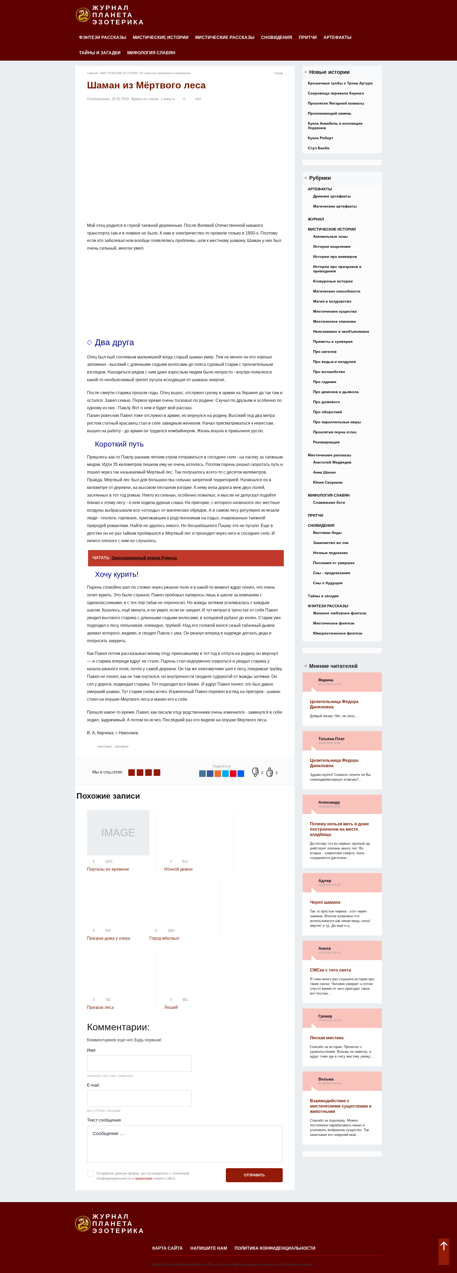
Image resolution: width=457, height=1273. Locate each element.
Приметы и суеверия (333, 341)
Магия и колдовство (332, 301)
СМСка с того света (330, 970)
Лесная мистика (327, 1038)
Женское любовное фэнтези (339, 613)
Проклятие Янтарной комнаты (336, 103)
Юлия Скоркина (327, 482)
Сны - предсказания (331, 573)
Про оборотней (327, 412)
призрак (122, 746)
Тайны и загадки (100, 53)
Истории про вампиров (335, 256)
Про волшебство (329, 372)
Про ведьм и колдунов (334, 361)
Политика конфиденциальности (275, 1248)
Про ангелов (325, 351)
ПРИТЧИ (308, 37)
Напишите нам (208, 1248)
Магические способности (336, 291)
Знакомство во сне (331, 543)
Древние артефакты (332, 196)
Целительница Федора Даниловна (334, 704)
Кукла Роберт (320, 138)
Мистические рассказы (224, 37)
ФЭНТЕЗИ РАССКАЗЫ (102, 37)
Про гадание (324, 382)
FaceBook (131, 772)
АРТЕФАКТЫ (337, 37)
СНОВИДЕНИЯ (276, 37)
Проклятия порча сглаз (335, 432)
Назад (279, 73)
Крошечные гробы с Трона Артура (340, 83)
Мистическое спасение (334, 321)
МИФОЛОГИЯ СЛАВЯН (151, 53)
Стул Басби (319, 148)
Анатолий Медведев (332, 462)
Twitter (148, 772)
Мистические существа (335, 311)
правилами (143, 1178)
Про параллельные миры (337, 422)
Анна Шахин (324, 472)
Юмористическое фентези (337, 633)
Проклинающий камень (329, 113)
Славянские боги (329, 502)
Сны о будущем (327, 583)
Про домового (326, 402)
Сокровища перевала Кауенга (336, 93)
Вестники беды (327, 532)
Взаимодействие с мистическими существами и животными (341, 1106)
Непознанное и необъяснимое (341, 331)
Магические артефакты (335, 206)
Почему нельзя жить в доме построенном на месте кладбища (339, 829)
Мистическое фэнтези (333, 623)
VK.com (140, 772)
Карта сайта (167, 1248)
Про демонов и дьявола (336, 392)
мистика (105, 746)
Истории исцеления (331, 246)
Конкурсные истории (333, 281)
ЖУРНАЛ (316, 219)
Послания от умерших (334, 563)
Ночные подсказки (330, 553)
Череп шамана (325, 902)
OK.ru (157, 772)
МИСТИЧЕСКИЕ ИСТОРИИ (161, 37)
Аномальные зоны (330, 236)
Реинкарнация (326, 442)
